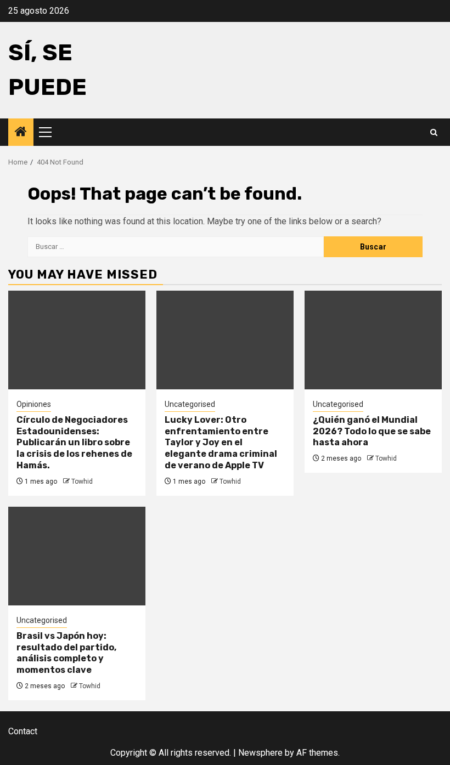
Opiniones (33, 404)
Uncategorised (190, 404)
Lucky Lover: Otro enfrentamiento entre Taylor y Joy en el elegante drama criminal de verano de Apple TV (221, 443)
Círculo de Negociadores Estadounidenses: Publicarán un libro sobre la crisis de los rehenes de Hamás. (74, 443)
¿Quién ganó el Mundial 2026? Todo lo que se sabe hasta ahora (372, 431)
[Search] (434, 132)
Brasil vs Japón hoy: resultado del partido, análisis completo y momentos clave (66, 653)
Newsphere (260, 752)
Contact (22, 731)
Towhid (82, 481)
